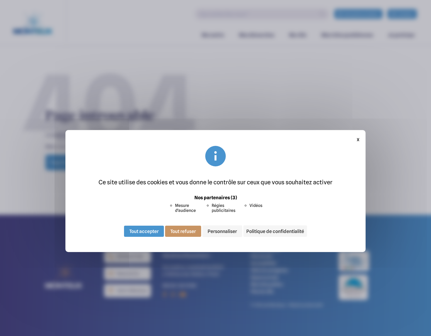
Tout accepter (144, 231)
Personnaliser (222, 231)
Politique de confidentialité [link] (275, 231)
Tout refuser (183, 231)
